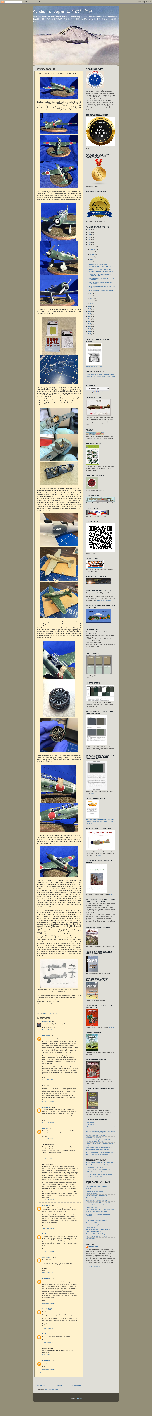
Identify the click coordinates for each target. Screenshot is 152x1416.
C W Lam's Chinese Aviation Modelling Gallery (99, 1174)
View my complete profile (93, 1266)
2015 (89, 316)
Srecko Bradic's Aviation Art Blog (95, 1234)
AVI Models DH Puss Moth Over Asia (100, 266)
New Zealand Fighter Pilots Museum (96, 1220)
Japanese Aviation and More (94, 1137)
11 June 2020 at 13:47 (48, 1342)
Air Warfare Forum (91, 1189)
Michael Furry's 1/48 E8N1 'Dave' (99, 264)
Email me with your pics (104, 600)
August (92, 257)
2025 (89, 232)
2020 (89, 244)
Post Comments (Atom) (51, 1389)
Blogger (79, 1398)
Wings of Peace (90, 1238)
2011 (89, 326)
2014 (89, 319)
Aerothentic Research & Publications (96, 1186)
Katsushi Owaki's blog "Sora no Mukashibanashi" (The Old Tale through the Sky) (100, 1140)
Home (59, 1386)
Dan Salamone (46, 1035)
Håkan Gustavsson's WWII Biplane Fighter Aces (100, 1209)
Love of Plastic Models (92, 1218)
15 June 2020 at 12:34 (48, 1355)
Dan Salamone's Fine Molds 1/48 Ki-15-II (101, 290)
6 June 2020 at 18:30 (48, 1101)
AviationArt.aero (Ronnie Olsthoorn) (96, 1200)
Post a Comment (45, 1372)
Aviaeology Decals (91, 1193)
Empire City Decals (91, 1207)
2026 (89, 229)
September (93, 254)
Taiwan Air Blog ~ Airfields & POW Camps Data (99, 1162)
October (92, 252)
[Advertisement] (80, 1381)
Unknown (45, 1128)
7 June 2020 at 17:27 (48, 1158)
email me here (90, 624)
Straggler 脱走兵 (47, 1257)
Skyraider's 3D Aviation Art (93, 1231)
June (91, 262)
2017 (89, 311)
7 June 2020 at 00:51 (48, 1138)
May (91, 293)
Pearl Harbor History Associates (95, 1225)
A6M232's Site (90, 1122)
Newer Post (41, 1386)
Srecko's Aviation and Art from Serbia (96, 1236)
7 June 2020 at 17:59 (48, 1199)
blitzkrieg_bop (46, 1021)
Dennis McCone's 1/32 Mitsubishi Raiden (101, 269)
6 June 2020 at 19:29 (48, 1122)
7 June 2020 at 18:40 (48, 1228)
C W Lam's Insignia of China (94, 1176)
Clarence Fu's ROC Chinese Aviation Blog (98, 1169)
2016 (89, 314)
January (92, 303)
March (92, 298)
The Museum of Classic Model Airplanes (97, 1154)
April (91, 295)
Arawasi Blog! (90, 1124)
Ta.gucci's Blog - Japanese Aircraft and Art (98, 1149)
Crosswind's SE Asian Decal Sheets (96, 1205)
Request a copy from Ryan (94, 366)
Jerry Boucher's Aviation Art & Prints (96, 1211)
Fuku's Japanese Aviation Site (94, 1129)
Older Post (76, 1386)
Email (104, 750)
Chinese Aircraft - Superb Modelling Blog (97, 1165)
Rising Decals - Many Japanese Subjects (98, 1229)
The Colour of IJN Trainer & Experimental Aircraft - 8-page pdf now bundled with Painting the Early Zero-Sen (100, 821)
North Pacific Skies (91, 1222)
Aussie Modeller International (94, 1191)
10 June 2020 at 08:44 (48, 1273)
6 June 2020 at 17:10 (48, 1080)
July (91, 259)
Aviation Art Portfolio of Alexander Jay (96, 1195)
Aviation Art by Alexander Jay (94, 1198)
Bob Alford (111, 1027)
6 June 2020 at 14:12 (48, 1030)
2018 (89, 309)
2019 (89, 306)
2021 (89, 242)
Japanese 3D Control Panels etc (95, 1135)
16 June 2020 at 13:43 (48, 1369)
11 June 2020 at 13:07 (48, 1328)
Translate (101, 392)
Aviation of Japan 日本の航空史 (62, 11)
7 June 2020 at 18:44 (48, 1251)
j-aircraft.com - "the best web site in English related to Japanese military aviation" (100, 1132)
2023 (89, 237)
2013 (89, 321)
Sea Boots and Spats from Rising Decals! (101, 271)
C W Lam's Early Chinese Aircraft (95, 1172)
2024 (89, 234)
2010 (89, 329)
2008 (89, 334)
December (93, 247)
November (93, 249)
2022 (89, 239)
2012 (89, 324)
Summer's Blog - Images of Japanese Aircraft (99, 1147)
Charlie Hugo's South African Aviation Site (98, 1202)
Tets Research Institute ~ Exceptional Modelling (99, 1152)
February (92, 300)
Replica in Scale (90, 1227)
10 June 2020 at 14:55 (48, 1303)
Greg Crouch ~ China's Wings (94, 1167)
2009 (89, 331)
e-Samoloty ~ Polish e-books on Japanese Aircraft (100, 1126)
